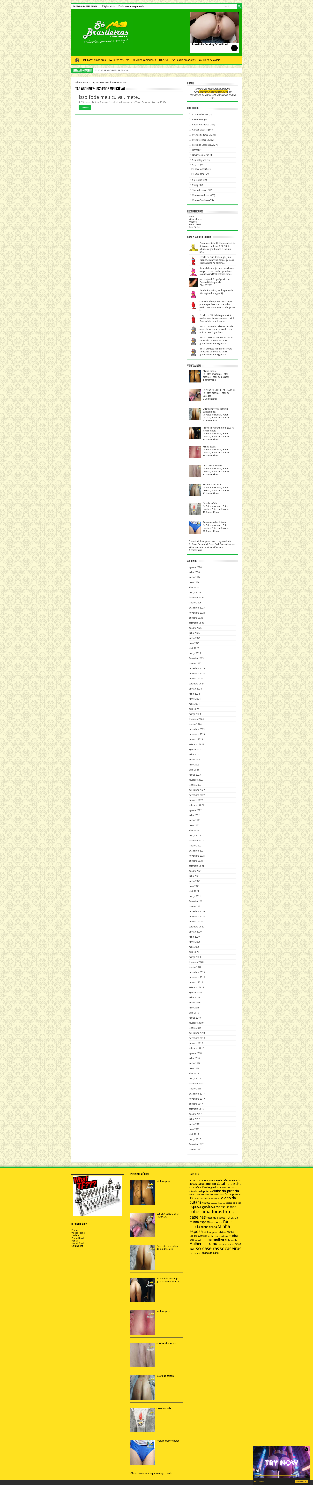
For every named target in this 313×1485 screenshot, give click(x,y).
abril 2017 (194, 1134)
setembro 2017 (196, 1109)
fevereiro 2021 (196, 901)
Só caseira (197, 180)
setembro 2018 (196, 1048)
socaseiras (230, 1248)
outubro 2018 (196, 1043)
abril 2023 (194, 769)
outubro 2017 (196, 1104)
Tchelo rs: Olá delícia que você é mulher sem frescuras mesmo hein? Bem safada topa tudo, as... (217, 318)
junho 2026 (195, 577)
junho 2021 (195, 881)
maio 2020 (194, 947)
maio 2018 (194, 1068)
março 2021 (195, 896)
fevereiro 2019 (196, 1023)
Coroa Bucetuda (203, 1194)
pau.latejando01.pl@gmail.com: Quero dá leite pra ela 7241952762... (215, 282)
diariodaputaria (213, 1199)
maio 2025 (194, 643)
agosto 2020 (195, 931)
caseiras (225, 1187)
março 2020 (195, 957)
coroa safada (200, 1199)
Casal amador (206, 1183)
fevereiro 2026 (196, 597)
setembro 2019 (196, 987)
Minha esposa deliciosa (214, 1232)
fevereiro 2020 (196, 962)
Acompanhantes (200, 114)
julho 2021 (194, 876)
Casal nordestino (229, 1184)
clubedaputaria (203, 1191)
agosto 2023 (195, 749)
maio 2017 (194, 1129)
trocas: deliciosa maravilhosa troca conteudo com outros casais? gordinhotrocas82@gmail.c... (216, 340)
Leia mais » (85, 107)
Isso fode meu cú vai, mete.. (109, 97)
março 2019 (195, 1017)
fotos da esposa (215, 1217)
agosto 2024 (195, 688)
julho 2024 (194, 693)
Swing (195, 185)
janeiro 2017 (195, 1149)
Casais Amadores (185, 60)
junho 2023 (195, 759)
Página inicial (108, 6)
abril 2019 (194, 1012)
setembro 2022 (196, 805)
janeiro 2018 (195, 1088)
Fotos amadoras (96, 60)
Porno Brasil (195, 224)
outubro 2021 (196, 861)
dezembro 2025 (197, 607)
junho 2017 (195, 1124)
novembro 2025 (197, 612)
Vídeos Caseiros (142, 102)
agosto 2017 (195, 1114)
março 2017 (195, 1139)
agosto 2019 (195, 992)
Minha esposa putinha (218, 1236)
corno (192, 1194)
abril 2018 (194, 1073)
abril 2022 (194, 830)
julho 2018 (194, 1058)
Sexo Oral (113, 102)
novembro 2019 (197, 977)
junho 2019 (195, 1002)
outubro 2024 (196, 678)
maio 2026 (194, 582)
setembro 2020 (196, 926)
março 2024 (195, 714)
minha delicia (209, 1227)
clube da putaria (225, 1191)
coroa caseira (217, 1194)
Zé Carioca (85, 102)
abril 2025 (194, 648)
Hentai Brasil (77, 1243)
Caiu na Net (208, 1180)
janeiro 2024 (195, 724)
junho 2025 (195, 638)
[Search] (239, 6)
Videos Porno (195, 219)
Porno (192, 216)
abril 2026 (194, 587)
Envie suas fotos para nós (131, 6)
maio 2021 (194, 886)
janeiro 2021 (195, 906)
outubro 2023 (196, 739)
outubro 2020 (196, 921)
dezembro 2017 (197, 1093)
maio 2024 (194, 704)
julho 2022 (194, 815)
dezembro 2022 (197, 790)
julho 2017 (194, 1119)
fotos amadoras (205, 1211)
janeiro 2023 (195, 785)
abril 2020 (194, 952)
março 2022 (195, 835)
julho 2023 (194, 754)
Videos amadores (146, 60)
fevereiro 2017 (196, 1144)
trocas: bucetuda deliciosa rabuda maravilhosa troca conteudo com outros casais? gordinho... (216, 329)
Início (77, 59)
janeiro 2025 (195, 663)
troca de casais (195, 1253)
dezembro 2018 (197, 1033)
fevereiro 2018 (196, 1083)
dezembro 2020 (197, 911)
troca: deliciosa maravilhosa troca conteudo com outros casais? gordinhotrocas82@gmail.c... (216, 351)
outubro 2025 (196, 618)
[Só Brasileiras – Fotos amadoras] (103, 32)
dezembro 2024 (197, 668)
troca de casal (210, 1253)
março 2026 (195, 592)
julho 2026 (194, 572)
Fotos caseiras (121, 60)
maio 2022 (194, 825)
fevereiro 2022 (196, 840)
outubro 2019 (196, 982)
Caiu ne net (198, 119)
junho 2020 (195, 942)
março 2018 (195, 1078)
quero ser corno (226, 1244)
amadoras (195, 1180)
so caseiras (207, 1248)
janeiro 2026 (195, 602)
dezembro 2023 (197, 729)
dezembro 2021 (197, 850)
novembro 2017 (197, 1098)
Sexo (166, 60)
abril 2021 (194, 891)
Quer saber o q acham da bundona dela (112, 70)
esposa (206, 1202)
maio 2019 (194, 1007)
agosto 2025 (195, 628)
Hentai (195, 150)
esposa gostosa (202, 1206)
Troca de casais (211, 60)
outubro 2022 (196, 800)
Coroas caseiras (200, 129)
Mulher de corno (203, 1244)
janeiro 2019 (195, 1028)
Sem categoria (199, 160)
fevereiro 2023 (196, 780)
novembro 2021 (197, 855)
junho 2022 (195, 820)
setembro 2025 (196, 623)
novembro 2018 (197, 1038)
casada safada (222, 1180)
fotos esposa (216, 1222)
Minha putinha (231, 1240)
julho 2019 (194, 997)
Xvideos (193, 221)
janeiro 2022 (195, 845)
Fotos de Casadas (201, 145)
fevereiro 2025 (196, 658)
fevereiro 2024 (196, 719)
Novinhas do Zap (200, 155)
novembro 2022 (197, 795)
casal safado (195, 1187)
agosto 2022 (195, 810)
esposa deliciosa (233, 1203)
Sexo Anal (104, 102)
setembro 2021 (196, 866)
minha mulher (212, 1239)
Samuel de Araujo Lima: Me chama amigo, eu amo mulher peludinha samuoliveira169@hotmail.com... (217, 271)
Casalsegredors (211, 1187)
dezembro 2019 (197, 972)
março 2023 (195, 774)
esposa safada (226, 1207)
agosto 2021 (195, 871)
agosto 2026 (195, 567)
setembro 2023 (196, 744)
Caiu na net (194, 227)
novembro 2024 (197, 673)
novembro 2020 (197, 916)
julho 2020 (194, 936)
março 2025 (195, 653)
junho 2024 (195, 699)
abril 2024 (194, 709)
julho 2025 (194, 633)
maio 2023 (194, 764)
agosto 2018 (195, 1053)
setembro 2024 (196, 683)
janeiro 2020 (195, 967)
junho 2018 (195, 1063)
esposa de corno (218, 1203)
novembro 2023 (197, 734)
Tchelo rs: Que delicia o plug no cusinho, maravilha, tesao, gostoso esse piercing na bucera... (217, 260)
